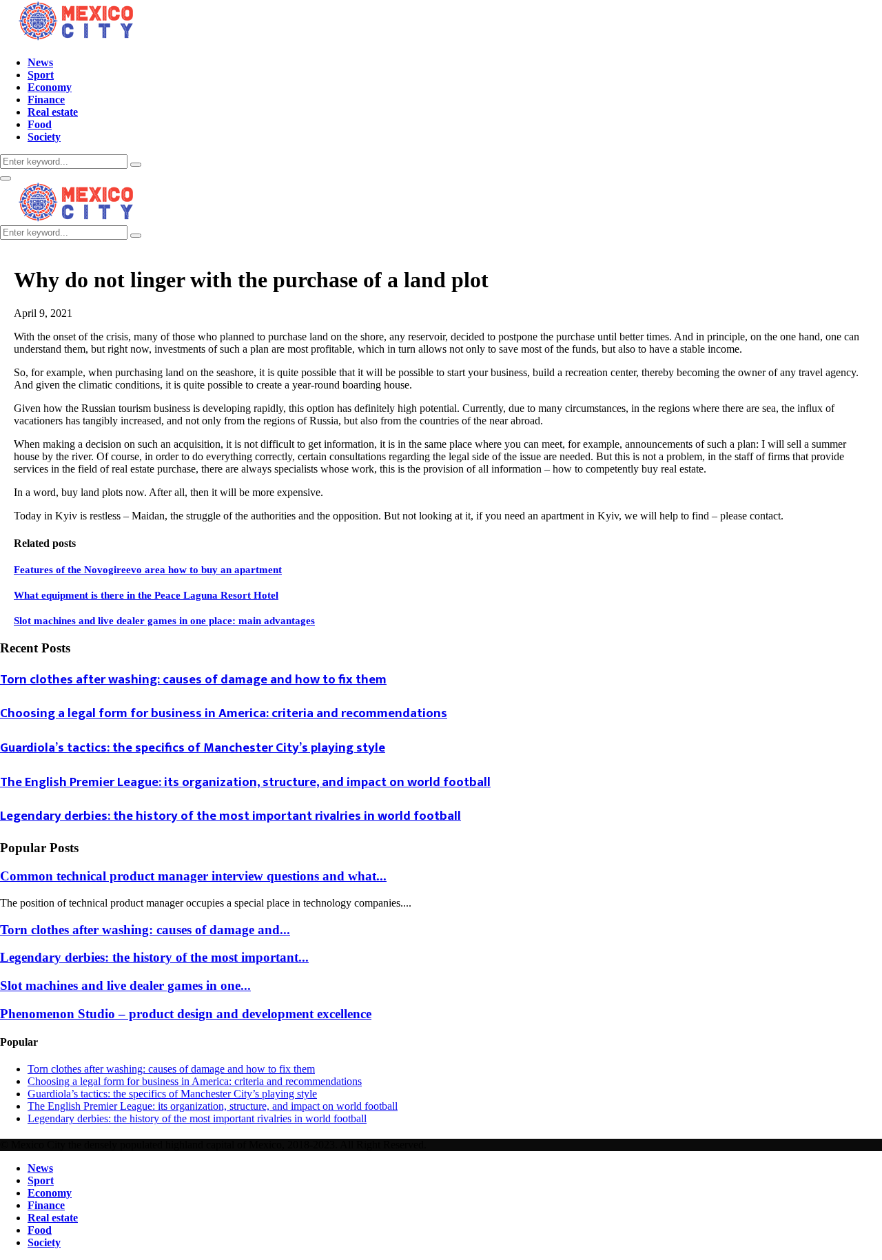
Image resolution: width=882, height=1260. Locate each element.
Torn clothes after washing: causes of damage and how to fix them (193, 679)
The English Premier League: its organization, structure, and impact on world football (245, 782)
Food (40, 124)
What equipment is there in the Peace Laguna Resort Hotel (146, 595)
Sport (41, 75)
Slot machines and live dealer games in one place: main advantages (164, 620)
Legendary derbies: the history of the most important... (154, 957)
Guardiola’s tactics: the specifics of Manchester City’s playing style (192, 747)
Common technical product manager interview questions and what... (193, 876)
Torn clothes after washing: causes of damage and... (145, 929)
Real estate (53, 112)
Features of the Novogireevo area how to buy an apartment (148, 569)
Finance (46, 99)
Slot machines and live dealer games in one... (125, 985)
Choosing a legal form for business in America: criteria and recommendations (223, 713)
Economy (50, 87)
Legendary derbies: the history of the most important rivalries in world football (230, 816)
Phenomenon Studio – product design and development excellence (185, 1013)
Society (44, 137)
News (40, 62)
